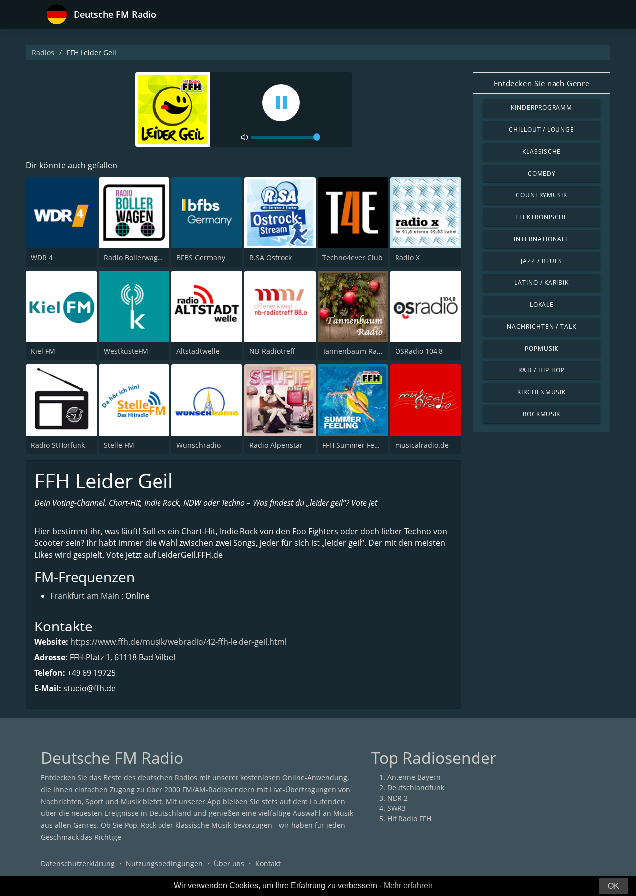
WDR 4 (42, 257)
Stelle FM (119, 444)
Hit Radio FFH (409, 818)
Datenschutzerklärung (78, 863)
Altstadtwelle (198, 351)
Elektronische (541, 217)
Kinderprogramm (541, 107)
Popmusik (541, 348)
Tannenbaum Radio (354, 351)
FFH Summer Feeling (356, 444)
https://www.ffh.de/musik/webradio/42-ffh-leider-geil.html (178, 641)
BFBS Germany (200, 257)
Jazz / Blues (541, 261)
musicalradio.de (422, 444)
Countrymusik (542, 195)
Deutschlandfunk (415, 787)
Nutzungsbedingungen (164, 863)
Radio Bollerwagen (135, 257)
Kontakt (268, 863)
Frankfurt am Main (84, 595)
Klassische (541, 151)
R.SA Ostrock (270, 257)
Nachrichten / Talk (541, 326)
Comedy (542, 173)
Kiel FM (43, 351)
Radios (43, 52)
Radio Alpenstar (276, 444)
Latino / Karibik (541, 282)
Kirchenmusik (541, 392)
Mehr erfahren (408, 885)
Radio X (407, 257)
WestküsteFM (126, 351)
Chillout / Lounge (541, 129)
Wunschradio (198, 444)
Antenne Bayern (414, 777)
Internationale (541, 239)
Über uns (229, 863)
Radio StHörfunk (58, 444)
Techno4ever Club (352, 257)
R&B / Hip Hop (541, 370)
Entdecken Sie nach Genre (541, 83)
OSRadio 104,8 (419, 351)
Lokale (542, 304)
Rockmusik (542, 414)
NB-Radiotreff (272, 351)
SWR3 (396, 808)
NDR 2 (397, 798)
